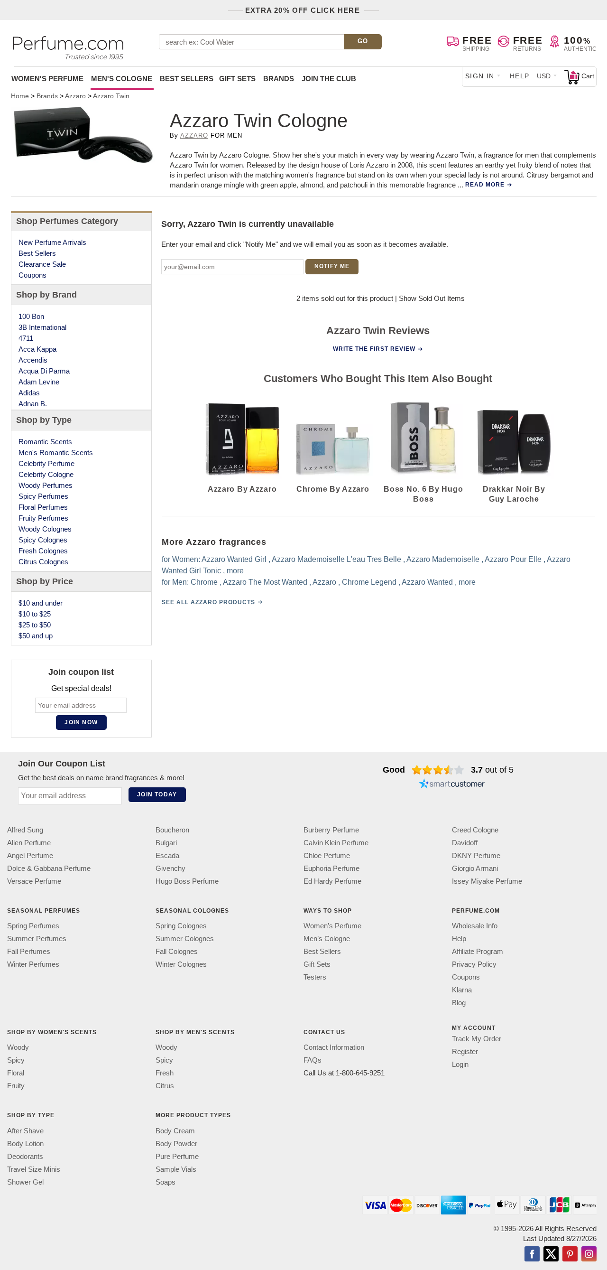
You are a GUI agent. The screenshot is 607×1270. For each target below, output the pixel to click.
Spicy (16, 1060)
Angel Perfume (30, 855)
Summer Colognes (185, 938)
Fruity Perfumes (43, 518)
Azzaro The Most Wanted (264, 582)
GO (363, 41)
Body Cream (175, 1130)
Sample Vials (176, 1169)
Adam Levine (38, 382)
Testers (315, 977)
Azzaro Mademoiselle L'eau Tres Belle (336, 559)
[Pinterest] (570, 1254)
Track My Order (476, 1039)
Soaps (165, 1181)
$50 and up (35, 636)
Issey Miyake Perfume (487, 881)
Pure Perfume (177, 1156)
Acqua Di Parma (44, 371)
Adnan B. (32, 404)
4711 (25, 338)
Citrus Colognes (43, 562)
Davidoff (465, 843)
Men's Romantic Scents (55, 452)
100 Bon (31, 316)
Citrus (165, 1086)
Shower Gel (25, 1181)
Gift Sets (237, 79)
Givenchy (170, 868)
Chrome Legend (368, 582)
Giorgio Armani (475, 868)
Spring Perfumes (33, 926)
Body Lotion (25, 1143)
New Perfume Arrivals (52, 242)
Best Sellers (186, 79)
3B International (42, 327)
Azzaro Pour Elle (512, 559)
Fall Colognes (177, 951)
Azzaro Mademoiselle (442, 559)
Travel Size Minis (33, 1169)
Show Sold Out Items (432, 298)
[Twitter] (551, 1254)
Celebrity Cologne (46, 474)
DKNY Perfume (476, 855)
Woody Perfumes (45, 485)
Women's (47, 79)
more (234, 571)
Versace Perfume (34, 881)
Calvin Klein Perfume (336, 843)
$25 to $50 (34, 625)
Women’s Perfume (332, 926)
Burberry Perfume (331, 830)
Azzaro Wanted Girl (233, 559)
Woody (18, 1047)
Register (465, 1051)
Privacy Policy (474, 964)
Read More (485, 184)
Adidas (29, 393)
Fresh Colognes (43, 551)
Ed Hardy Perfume (332, 881)
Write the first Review (374, 349)
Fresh (165, 1073)
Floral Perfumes (43, 507)
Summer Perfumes (36, 938)
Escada (167, 855)
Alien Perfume (29, 843)
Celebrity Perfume (46, 463)
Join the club (329, 79)
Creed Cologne (475, 830)
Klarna (462, 990)
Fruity (16, 1086)
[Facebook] (532, 1254)
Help (520, 76)
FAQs (313, 1060)
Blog (459, 1003)
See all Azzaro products (208, 602)
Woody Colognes (45, 529)
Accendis (32, 360)
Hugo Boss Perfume (187, 881)
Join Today (157, 794)
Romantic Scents (45, 442)
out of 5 (492, 770)
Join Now (81, 722)
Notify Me (332, 266)
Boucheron (172, 830)
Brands (278, 79)
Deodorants (25, 1156)
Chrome (203, 582)
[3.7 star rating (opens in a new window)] (438, 770)
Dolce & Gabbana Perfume (49, 868)
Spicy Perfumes (43, 496)
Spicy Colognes (42, 540)
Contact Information (334, 1047)
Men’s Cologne (327, 938)
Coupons (32, 275)
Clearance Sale (42, 264)
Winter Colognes (181, 964)
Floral (15, 1073)
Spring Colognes (181, 926)
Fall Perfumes (28, 951)
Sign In (480, 76)
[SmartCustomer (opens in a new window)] (452, 785)
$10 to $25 (34, 614)
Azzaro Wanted (426, 582)
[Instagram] (589, 1254)
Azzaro (194, 135)
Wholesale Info (474, 926)
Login (460, 1064)
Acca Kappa (37, 349)
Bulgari (166, 843)
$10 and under (40, 603)
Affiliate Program (477, 951)
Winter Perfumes (33, 964)
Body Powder (176, 1143)
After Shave (25, 1130)
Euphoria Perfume (331, 868)
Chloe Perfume (327, 855)
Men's (121, 79)
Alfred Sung (25, 830)
